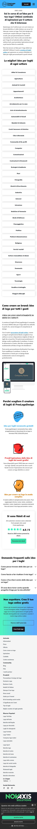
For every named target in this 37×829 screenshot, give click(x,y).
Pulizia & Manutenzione (18, 237)
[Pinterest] (13, 788)
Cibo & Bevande (18, 135)
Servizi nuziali (18, 249)
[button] (18, 826)
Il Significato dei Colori (10, 702)
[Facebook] (5, 788)
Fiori (18, 173)
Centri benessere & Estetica (18, 129)
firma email (6, 693)
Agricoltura (18, 79)
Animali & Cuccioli (18, 85)
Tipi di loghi (6, 706)
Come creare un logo (9, 650)
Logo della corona (8, 760)
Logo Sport (6, 745)
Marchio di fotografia (9, 766)
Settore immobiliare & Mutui (18, 256)
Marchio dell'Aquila (9, 722)
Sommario (18, 268)
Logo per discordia (8, 725)
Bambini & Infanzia (18, 123)
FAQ (4, 669)
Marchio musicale (8, 772)
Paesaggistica (19, 224)
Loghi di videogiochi (9, 728)
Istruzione (18, 205)
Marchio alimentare (9, 775)
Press (4, 644)
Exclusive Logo (7, 681)
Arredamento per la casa (18, 104)
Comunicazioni (18, 154)
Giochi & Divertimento (18, 186)
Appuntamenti (18, 91)
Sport (18, 275)
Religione (18, 243)
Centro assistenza (8, 659)
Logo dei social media (9, 763)
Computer (18, 148)
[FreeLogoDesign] (8, 4)
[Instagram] (9, 788)
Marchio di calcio (8, 751)
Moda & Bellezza (18, 218)
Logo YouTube (7, 716)
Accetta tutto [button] (18, 817)
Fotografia (18, 180)
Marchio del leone (8, 754)
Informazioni (7, 641)
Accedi (26, 4)
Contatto (5, 656)
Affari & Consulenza (18, 72)
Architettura (18, 98)
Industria (18, 192)
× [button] (35, 805)
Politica (18, 230)
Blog (4, 666)
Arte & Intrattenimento (18, 110)
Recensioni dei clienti (18, 541)
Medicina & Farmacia (18, 211)
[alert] (18, 816)
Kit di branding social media (11, 699)
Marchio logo (7, 748)
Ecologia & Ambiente (18, 167)
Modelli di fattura (8, 687)
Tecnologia (18, 281)
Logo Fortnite (7, 732)
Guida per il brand (8, 696)
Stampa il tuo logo (8, 690)
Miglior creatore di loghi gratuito (13, 709)
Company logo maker (9, 738)
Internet (18, 199)
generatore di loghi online (19, 332)
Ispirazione (6, 653)
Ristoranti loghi (7, 769)
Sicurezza (18, 262)
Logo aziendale (7, 741)
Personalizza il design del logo (12, 678)
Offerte (5, 647)
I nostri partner (7, 672)
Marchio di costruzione (10, 757)
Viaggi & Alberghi (18, 294)
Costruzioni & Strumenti (18, 161)
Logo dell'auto (7, 719)
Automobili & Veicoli (18, 116)
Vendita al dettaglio (18, 287)
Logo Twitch (6, 735)
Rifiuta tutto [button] (18, 822)
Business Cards (7, 684)
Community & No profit (18, 142)
